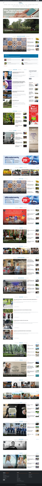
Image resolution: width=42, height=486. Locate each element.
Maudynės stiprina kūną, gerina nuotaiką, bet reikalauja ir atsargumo (31, 372)
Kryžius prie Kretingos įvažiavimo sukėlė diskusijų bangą (7, 386)
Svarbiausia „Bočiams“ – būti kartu (10, 291)
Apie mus (19, 0)
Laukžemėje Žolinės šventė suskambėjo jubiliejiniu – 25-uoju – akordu (31, 459)
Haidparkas (14, 386)
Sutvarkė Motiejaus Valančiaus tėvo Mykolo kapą (21, 320)
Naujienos (5, 432)
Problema (5, 353)
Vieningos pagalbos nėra (30, 345)
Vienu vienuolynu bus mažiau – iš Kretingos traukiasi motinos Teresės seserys (25, 299)
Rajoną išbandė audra (8, 30)
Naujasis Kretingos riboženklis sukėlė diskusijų (31, 97)
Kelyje (28, 411)
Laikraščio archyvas (30, 474)
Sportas (31, 172)
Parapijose (33, 4)
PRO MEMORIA (5, 446)
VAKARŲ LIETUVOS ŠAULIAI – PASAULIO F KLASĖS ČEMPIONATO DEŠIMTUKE (30, 265)
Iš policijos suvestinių (17, 117)
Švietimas (20, 4)
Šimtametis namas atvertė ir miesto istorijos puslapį (31, 89)
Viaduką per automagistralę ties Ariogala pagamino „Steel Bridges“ (31, 214)
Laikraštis (34, 0)
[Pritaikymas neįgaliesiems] (38, 0)
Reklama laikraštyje (30, 476)
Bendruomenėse (30, 4)
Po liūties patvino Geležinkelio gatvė (10, 354)
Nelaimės (5, 120)
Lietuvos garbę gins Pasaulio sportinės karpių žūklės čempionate (34, 174)
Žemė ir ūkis (23, 4)
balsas (30, 78)
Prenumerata (30, 0)
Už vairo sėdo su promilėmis (9, 415)
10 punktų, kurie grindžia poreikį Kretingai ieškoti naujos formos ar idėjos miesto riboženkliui (25, 386)
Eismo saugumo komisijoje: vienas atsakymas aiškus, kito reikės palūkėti (31, 416)
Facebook (18, 474)
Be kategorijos (28, 365)
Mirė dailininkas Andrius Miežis (9, 447)
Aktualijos (9, 4)
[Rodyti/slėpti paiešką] (38, 2)
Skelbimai (28, 0)
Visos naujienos (5, 4)
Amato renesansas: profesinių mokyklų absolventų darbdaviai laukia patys (31, 50)
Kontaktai (21, 0)
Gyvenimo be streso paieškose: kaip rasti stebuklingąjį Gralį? (31, 101)
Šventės (28, 462)
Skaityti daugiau (15, 78)
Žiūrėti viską (25, 130)
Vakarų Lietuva (28, 48)
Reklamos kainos (24, 0)
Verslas (12, 4)
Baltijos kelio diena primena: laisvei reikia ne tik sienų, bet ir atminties (19, 133)
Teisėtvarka (36, 4)
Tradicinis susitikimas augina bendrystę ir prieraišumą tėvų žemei (30, 281)
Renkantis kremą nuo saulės (30, 375)
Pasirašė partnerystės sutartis (9, 433)
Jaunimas (26, 4)
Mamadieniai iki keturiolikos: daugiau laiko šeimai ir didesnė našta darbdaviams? (30, 273)
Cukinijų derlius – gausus (30, 181)
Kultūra (17, 4)
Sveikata (14, 4)
